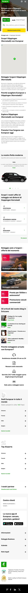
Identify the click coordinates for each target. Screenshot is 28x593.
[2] (13, 188)
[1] (10, 188)
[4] (18, 188)
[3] (15, 188)
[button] (14, 59)
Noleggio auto (4, 35)
